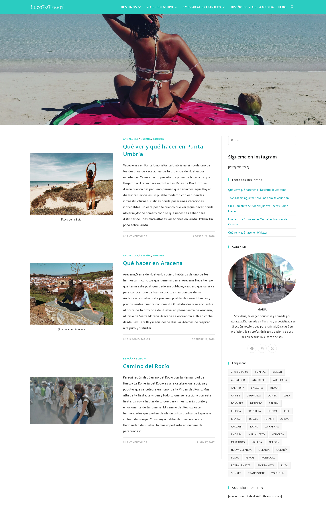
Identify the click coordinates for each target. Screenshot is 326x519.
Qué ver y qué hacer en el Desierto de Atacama (257, 190)
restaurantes (241, 465)
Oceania (263, 449)
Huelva (272, 411)
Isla (287, 411)
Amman (277, 372)
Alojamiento (239, 372)
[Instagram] (262, 348)
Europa (158, 138)
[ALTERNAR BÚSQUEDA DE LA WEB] (292, 7)
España (146, 138)
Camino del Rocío (146, 366)
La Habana (272, 426)
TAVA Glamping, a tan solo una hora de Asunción (258, 198)
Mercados (238, 442)
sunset (236, 473)
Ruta (284, 465)
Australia (280, 380)
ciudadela (254, 395)
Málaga (257, 442)
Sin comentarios (138, 339)
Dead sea (237, 403)
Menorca (278, 434)
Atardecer (259, 380)
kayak (254, 426)
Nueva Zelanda (241, 449)
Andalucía (130, 138)
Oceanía (281, 449)
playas (250, 457)
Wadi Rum (277, 473)
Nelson (274, 442)
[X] (272, 348)
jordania (237, 426)
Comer (272, 395)
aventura (237, 387)
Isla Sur (236, 418)
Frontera (254, 411)
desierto (256, 403)
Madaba (236, 434)
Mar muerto (256, 434)
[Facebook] (251, 348)
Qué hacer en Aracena (153, 263)
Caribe (235, 395)
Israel (253, 418)
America (260, 372)
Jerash (269, 418)
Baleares (257, 387)
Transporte (256, 473)
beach (274, 387)
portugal (268, 457)
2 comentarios (137, 236)
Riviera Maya (265, 465)
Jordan (285, 418)
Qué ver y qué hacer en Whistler (247, 232)
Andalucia (238, 380)
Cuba (286, 395)
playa (235, 457)
